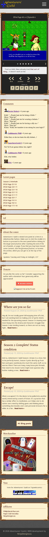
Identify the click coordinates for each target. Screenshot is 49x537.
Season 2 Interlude (10, 181)
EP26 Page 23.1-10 (10, 190)
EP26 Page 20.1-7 (9, 197)
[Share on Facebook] (12, 88)
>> (38, 78)
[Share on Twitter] (17, 88)
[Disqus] (24, 135)
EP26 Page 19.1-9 (9, 200)
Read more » (12, 328)
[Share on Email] (31, 88)
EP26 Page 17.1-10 (10, 206)
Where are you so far (17, 307)
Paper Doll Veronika (10, 514)
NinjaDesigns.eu (9, 516)
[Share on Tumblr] (26, 88)
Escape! (9, 387)
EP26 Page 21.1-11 (10, 195)
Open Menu (44, 4)
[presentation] (3, 63)
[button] (17, 64)
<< (11, 78)
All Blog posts (24, 423)
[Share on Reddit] (36, 88)
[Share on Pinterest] (22, 88)
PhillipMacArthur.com (11, 511)
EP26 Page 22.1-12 (10, 192)
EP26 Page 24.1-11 (10, 187)
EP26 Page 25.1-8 (9, 184)
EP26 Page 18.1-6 (9, 203)
